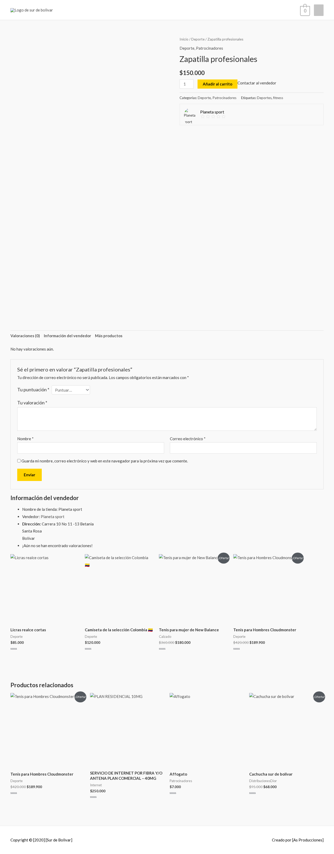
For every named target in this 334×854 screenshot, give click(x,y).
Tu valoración (32, 402)
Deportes (264, 98)
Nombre (25, 438)
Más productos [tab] (108, 335)
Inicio (184, 39)
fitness (278, 98)
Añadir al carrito (217, 84)
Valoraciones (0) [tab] (25, 335)
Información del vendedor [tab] (67, 335)
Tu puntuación (33, 389)
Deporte (198, 39)
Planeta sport (52, 516)
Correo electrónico (188, 438)
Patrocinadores (209, 48)
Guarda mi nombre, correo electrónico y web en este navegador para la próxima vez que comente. (104, 460)
